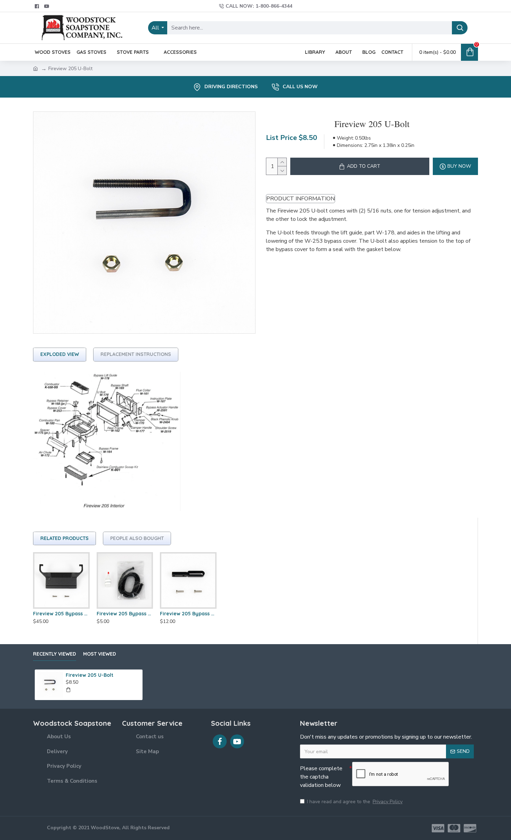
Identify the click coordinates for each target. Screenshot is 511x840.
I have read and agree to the (355, 801)
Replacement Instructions (135, 354)
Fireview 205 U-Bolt (89, 675)
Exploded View (59, 354)
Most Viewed (99, 654)
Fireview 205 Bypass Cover (61, 613)
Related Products (64, 538)
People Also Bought (137, 538)
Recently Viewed (54, 654)
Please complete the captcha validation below (321, 777)
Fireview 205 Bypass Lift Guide (188, 613)
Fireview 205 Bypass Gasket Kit (125, 613)
